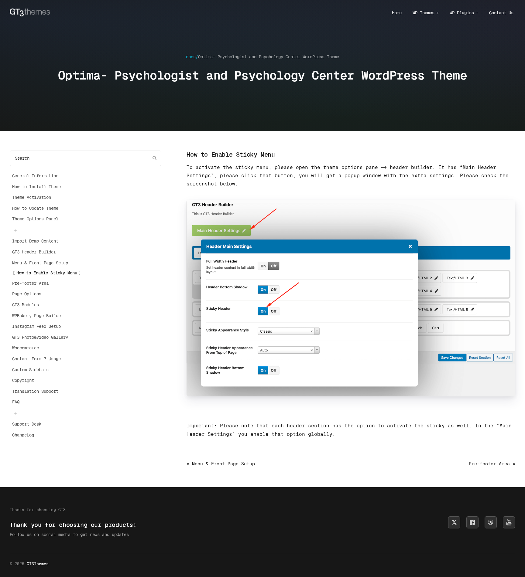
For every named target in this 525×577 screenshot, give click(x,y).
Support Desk (26, 424)
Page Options (26, 293)
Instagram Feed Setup (36, 326)
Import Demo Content (35, 241)
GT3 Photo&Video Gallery (40, 337)
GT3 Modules (25, 304)
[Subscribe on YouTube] (509, 522)
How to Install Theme (36, 186)
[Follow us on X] (454, 522)
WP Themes (423, 12)
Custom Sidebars (30, 369)
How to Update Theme (35, 208)
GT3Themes (38, 564)
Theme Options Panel (35, 218)
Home (397, 12)
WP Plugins (462, 12)
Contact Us (501, 12)
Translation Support (35, 391)
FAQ (15, 401)
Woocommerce (25, 347)
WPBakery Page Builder (37, 315)
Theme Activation (31, 197)
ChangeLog (23, 435)
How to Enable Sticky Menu (46, 272)
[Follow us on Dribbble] (491, 522)
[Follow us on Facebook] (472, 522)
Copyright (23, 380)
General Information (35, 175)
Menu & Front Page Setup (40, 262)
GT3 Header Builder (34, 251)
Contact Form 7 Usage (36, 358)
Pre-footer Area (30, 283)
